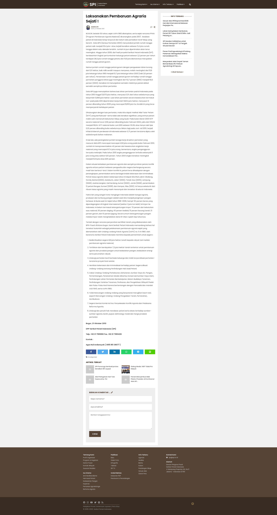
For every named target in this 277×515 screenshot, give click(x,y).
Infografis (114, 463)
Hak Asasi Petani (89, 478)
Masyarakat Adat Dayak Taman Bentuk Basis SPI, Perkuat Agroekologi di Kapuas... (175, 63)
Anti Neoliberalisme (90, 476)
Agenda (141, 458)
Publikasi (180, 4)
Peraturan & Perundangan (120, 478)
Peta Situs (115, 506)
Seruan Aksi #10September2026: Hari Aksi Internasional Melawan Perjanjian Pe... (176, 23)
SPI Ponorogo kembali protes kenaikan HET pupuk (106, 367)
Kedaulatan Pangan (90, 481)
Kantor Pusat (88, 463)
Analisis (141, 460)
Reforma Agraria (89, 489)
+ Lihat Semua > (177, 72)
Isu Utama (155, 4)
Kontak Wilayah (88, 466)
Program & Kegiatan (90, 460)
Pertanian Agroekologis (91, 486)
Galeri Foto (115, 460)
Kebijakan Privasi (89, 506)
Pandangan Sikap (144, 468)
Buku (112, 458)
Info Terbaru (168, 4)
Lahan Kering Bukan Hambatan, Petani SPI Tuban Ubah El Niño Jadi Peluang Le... (176, 33)
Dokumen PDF (116, 476)
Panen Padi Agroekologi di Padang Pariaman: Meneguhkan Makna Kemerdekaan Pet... (176, 53)
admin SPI (94, 27)
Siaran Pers (142, 474)
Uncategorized (92, 357)
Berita (140, 463)
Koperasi (86, 484)
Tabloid (113, 466)
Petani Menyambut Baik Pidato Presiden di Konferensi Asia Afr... (142, 379)
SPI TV (113, 468)
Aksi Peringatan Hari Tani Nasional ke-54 (105, 378)
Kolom (140, 466)
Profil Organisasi (89, 458)
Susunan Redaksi (89, 468)
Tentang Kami (140, 4)
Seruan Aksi (142, 471)
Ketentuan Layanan (104, 506)
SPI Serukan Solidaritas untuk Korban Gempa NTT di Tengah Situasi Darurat (175, 43)
